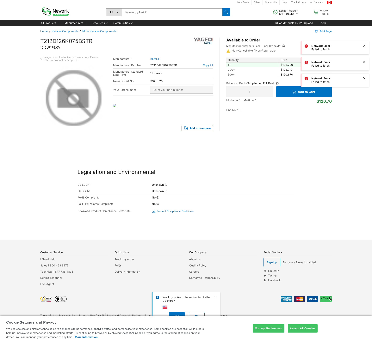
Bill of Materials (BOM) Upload (294, 23)
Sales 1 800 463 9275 (54, 265)
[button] (49, 23)
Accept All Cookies (302, 328)
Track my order (124, 259)
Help (284, 2)
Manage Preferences (268, 328)
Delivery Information (127, 271)
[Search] (226, 12)
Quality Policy (197, 265)
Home (44, 31)
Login (282, 10)
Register (293, 10)
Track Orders (298, 2)
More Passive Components (99, 31)
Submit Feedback (51, 277)
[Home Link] (55, 12)
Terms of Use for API (91, 315)
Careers (194, 271)
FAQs (118, 265)
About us (195, 259)
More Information (86, 336)
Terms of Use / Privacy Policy (57, 315)
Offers (257, 2)
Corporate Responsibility (204, 277)
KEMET (154, 58)
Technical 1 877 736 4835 (56, 271)
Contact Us (271, 2)
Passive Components (65, 31)
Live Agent (47, 284)
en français (316, 2)
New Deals (243, 2)
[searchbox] (172, 12)
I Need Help (47, 259)
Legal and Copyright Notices (124, 315)
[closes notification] (364, 13)
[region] (186, 328)
